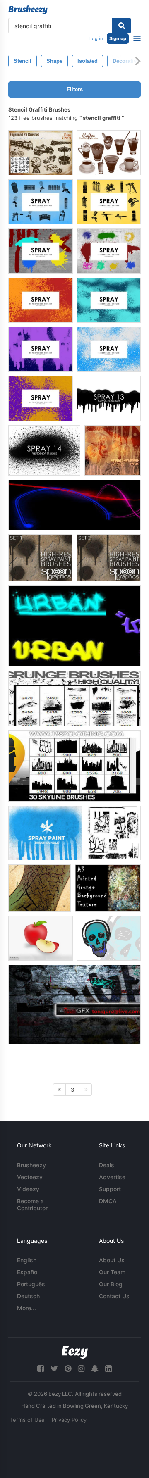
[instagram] (81, 1369)
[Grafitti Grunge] (112, 450)
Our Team (112, 1272)
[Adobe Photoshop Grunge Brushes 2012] (74, 698)
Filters (75, 89)
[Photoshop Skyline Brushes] (74, 766)
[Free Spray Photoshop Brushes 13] (109, 398)
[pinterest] (68, 1369)
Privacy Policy (69, 1419)
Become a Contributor (32, 1204)
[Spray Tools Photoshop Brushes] (40, 201)
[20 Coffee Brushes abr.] (109, 152)
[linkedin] (108, 1369)
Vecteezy (30, 1176)
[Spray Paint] (45, 833)
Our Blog (111, 1284)
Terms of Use (27, 1419)
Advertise (112, 1176)
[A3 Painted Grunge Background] (108, 888)
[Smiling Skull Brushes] (109, 938)
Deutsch (28, 1295)
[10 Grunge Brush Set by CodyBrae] (114, 833)
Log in (96, 38)
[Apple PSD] (40, 938)
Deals (106, 1165)
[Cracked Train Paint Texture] (39, 888)
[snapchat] (95, 1369)
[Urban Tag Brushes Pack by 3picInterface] (74, 625)
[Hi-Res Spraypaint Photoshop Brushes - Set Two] (109, 557)
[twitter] (54, 1369)
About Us (112, 1260)
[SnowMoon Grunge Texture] (74, 1004)
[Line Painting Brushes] (74, 505)
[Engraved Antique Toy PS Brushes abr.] (40, 152)
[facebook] (40, 1369)
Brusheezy (31, 1165)
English (26, 1260)
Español (27, 1272)
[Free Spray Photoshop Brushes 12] (44, 450)
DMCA (108, 1200)
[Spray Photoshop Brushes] (40, 251)
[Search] (121, 25)
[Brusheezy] (28, 9)
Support (110, 1188)
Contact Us (114, 1295)
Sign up (117, 38)
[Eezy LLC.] (75, 1352)
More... (26, 1307)
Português (31, 1284)
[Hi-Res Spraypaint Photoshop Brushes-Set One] (40, 557)
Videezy (28, 1188)
